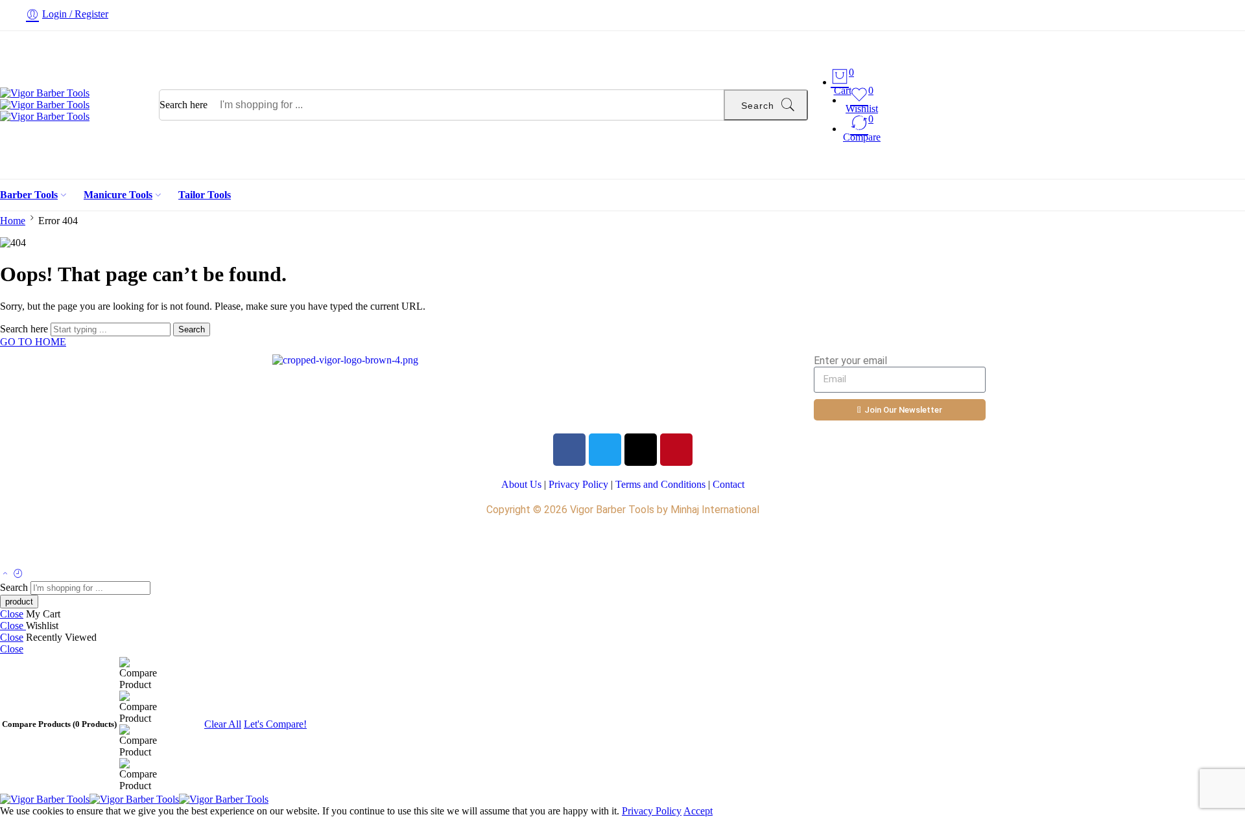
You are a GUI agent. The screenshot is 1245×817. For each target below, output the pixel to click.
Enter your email (850, 360)
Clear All (222, 724)
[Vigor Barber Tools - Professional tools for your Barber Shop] (44, 104)
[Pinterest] (676, 449)
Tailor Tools (204, 194)
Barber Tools (29, 194)
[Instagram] (640, 449)
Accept (698, 810)
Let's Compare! (275, 724)
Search (757, 105)
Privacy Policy (578, 484)
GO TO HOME (33, 341)
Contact (728, 484)
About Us (521, 484)
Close (11, 613)
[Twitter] (605, 449)
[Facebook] (569, 449)
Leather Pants (292, 545)
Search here (185, 104)
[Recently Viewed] (18, 574)
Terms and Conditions (660, 484)
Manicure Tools (118, 194)
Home (12, 220)
